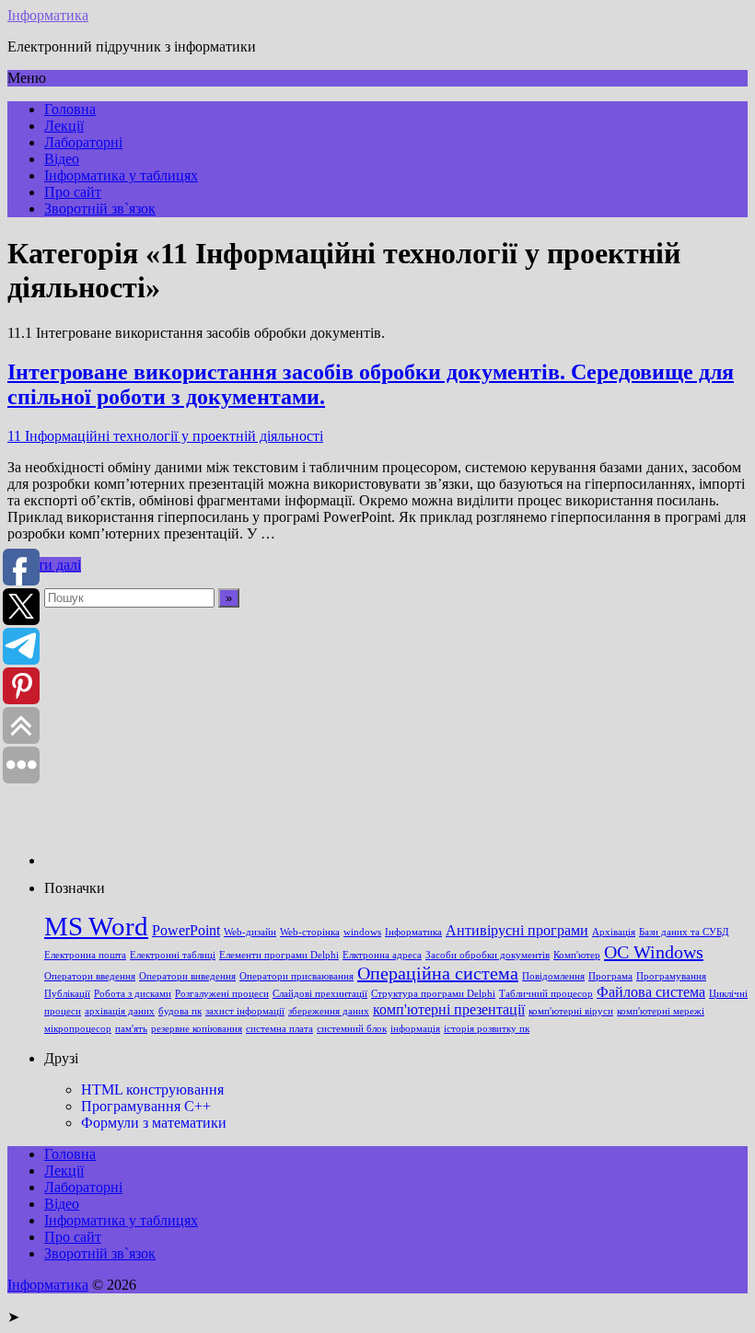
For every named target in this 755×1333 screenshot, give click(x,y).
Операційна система (437, 973)
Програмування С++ (146, 1106)
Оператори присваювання (296, 976)
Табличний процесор (546, 994)
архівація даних (120, 1011)
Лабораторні (83, 142)
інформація (415, 1029)
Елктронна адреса (382, 955)
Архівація (613, 932)
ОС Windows (653, 952)
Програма (610, 976)
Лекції (64, 125)
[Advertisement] (396, 736)
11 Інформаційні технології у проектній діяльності (165, 436)
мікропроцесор (77, 1029)
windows (362, 932)
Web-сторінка (310, 932)
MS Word (96, 926)
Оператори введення (89, 976)
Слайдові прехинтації (320, 994)
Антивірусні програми (517, 930)
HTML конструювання (152, 1089)
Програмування (671, 976)
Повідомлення (553, 976)
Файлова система (651, 992)
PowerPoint (186, 930)
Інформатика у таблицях (121, 175)
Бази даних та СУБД (684, 932)
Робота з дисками (132, 994)
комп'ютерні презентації (449, 1010)
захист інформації (245, 1011)
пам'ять (131, 1029)
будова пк (180, 1011)
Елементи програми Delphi (279, 955)
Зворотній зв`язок (100, 208)
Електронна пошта (85, 955)
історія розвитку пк (486, 1029)
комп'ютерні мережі (660, 1011)
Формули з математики (153, 1122)
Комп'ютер (576, 955)
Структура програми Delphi (433, 994)
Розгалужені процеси (222, 994)
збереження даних (328, 1011)
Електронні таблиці (172, 955)
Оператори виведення (187, 976)
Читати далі (44, 565)
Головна (70, 109)
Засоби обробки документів (487, 955)
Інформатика (47, 15)
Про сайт (72, 192)
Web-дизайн (250, 932)
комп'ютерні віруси (570, 1011)
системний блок (352, 1029)
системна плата (279, 1029)
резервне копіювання (196, 1029)
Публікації (67, 994)
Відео (61, 159)
